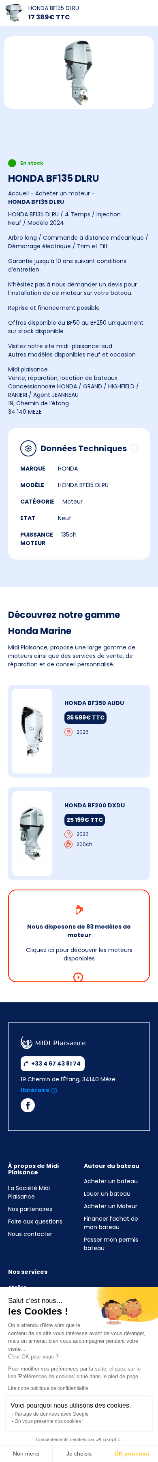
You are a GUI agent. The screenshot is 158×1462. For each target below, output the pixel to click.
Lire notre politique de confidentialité (48, 1388)
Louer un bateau (107, 1194)
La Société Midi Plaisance (29, 1192)
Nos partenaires (30, 1209)
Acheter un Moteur (110, 1206)
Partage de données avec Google (52, 1414)
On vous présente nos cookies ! (49, 1421)
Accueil (18, 193)
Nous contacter (30, 1234)
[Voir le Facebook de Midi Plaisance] (28, 1107)
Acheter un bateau (111, 1181)
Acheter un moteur (62, 193)
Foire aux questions (35, 1221)
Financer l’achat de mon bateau (111, 1223)
